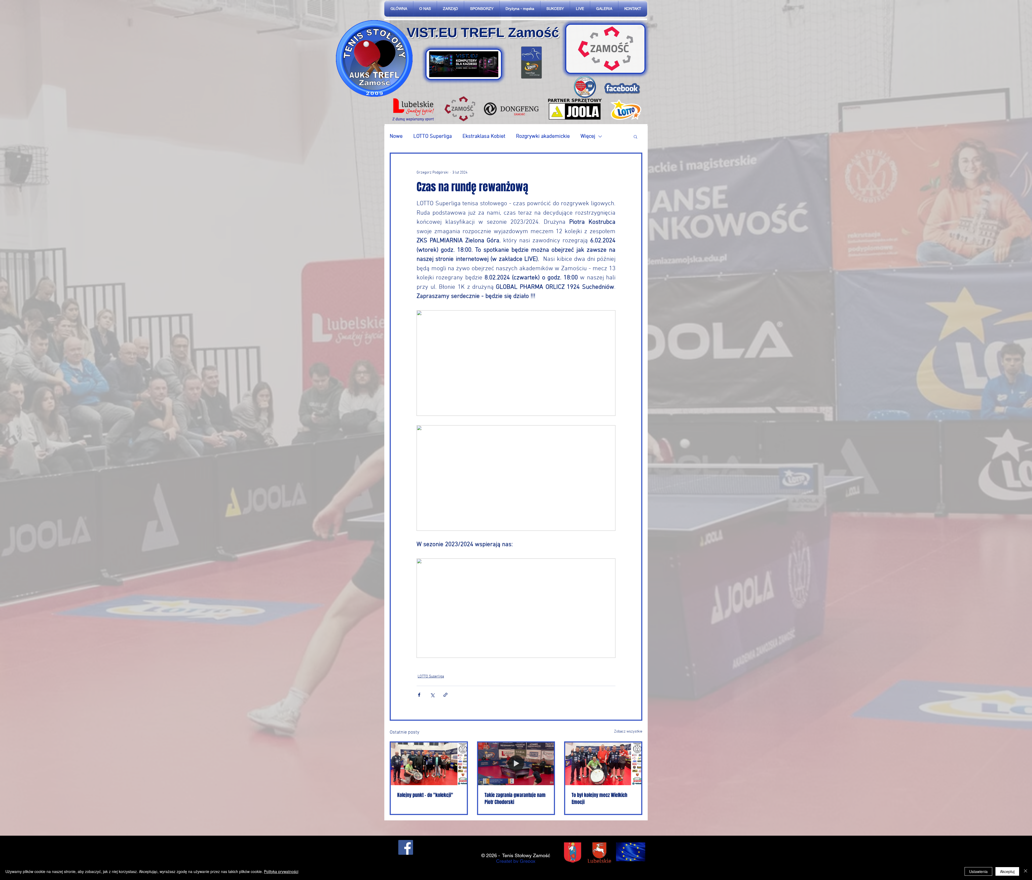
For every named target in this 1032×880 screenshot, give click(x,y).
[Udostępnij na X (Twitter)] (432, 694)
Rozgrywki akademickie (543, 136)
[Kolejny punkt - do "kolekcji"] (429, 763)
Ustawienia (978, 871)
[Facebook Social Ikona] (405, 847)
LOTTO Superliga (432, 136)
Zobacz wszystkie (628, 731)
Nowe (396, 136)
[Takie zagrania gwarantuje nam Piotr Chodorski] (516, 763)
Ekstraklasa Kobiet (484, 136)
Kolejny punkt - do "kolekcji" (425, 795)
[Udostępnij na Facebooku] (419, 694)
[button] (635, 136)
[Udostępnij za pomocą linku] (445, 694)
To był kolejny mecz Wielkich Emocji (599, 799)
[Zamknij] (1025, 871)
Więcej (587, 136)
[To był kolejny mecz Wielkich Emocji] (603, 763)
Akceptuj (1007, 871)
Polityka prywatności (281, 871)
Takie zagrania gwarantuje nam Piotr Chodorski (515, 799)
